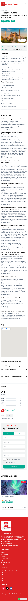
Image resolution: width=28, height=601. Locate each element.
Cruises (2, 564)
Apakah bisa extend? (6, 380)
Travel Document (6, 573)
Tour (9, 20)
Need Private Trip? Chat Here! (9, 570)
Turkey (12, 20)
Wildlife (11, 502)
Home (2, 10)
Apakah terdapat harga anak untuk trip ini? (11, 376)
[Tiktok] (7, 588)
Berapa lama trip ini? (6, 373)
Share (3, 26)
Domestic (3, 552)
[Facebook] (11, 588)
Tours (6, 10)
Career (4, 580)
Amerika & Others (5, 562)
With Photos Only (10, 410)
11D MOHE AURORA (7, 498)
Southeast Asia (4, 554)
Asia (3, 502)
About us (4, 577)
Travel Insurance (6, 574)
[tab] (8, 433)
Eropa (2, 560)
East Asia (3, 556)
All (2, 410)
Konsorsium (4, 20)
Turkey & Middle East (6, 558)
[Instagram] (3, 588)
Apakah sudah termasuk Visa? (8, 369)
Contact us (4, 578)
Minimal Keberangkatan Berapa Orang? (10, 366)
